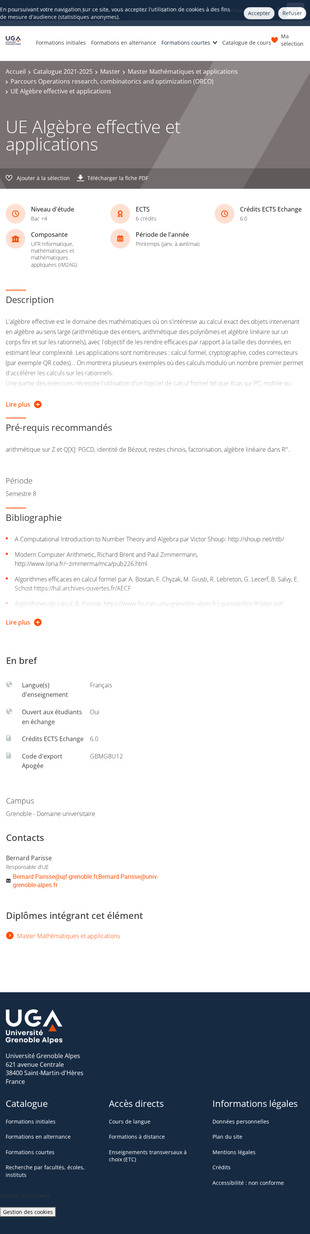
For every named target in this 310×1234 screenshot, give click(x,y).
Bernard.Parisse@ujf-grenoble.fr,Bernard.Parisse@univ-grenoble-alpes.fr (85, 880)
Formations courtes (185, 42)
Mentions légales (234, 1152)
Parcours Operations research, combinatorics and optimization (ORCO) (112, 81)
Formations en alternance (123, 42)
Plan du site (227, 1136)
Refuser (292, 13)
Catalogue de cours (246, 42)
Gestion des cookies (28, 1211)
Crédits (221, 1167)
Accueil (16, 71)
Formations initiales (61, 42)
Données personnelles (240, 1121)
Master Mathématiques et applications (183, 71)
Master (110, 71)
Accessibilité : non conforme (248, 1182)
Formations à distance (137, 1136)
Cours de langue (129, 1121)
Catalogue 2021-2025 (63, 71)
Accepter (259, 13)
